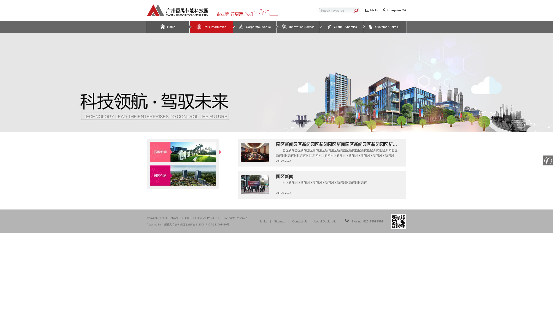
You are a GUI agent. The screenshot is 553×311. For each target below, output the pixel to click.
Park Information (215, 27)
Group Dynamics (345, 27)
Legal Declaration (326, 221)
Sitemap (279, 221)
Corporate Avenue (258, 27)
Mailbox (375, 10)
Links (263, 221)
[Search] (355, 11)
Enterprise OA (396, 10)
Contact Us (299, 221)
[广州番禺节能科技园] (214, 10)
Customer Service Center (391, 27)
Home (171, 27)
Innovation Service (302, 27)
